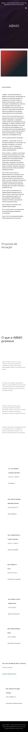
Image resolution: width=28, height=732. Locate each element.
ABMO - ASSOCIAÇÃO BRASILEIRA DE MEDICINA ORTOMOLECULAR (14, 3)
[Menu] (26, 8)
